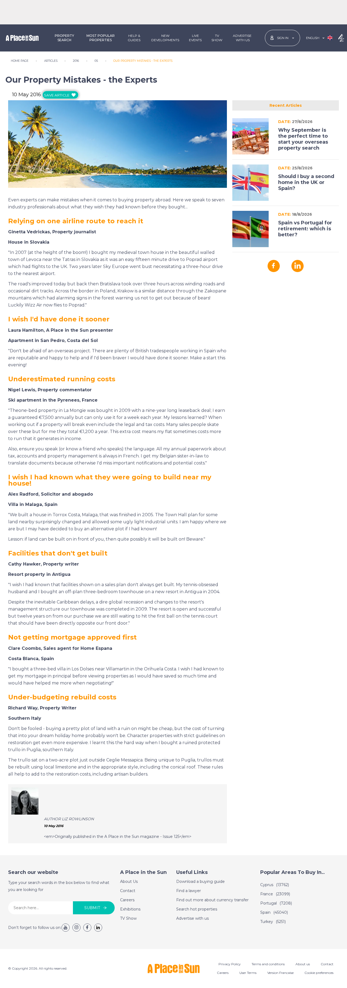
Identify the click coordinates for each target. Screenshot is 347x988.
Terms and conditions (268, 964)
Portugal (276, 903)
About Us (129, 881)
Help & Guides (134, 38)
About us (302, 964)
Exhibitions (130, 909)
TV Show (216, 38)
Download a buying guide (200, 881)
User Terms (247, 973)
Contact (127, 890)
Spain (274, 912)
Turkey (273, 921)
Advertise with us (192, 918)
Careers (127, 899)
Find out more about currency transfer (212, 899)
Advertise (242, 38)
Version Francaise (280, 973)
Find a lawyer (188, 890)
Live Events (195, 38)
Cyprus (274, 884)
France (275, 894)
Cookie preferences (318, 973)
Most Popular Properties (100, 38)
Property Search (64, 38)
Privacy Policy (230, 964)
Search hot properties (196, 909)
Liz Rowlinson (78, 818)
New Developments (165, 38)
